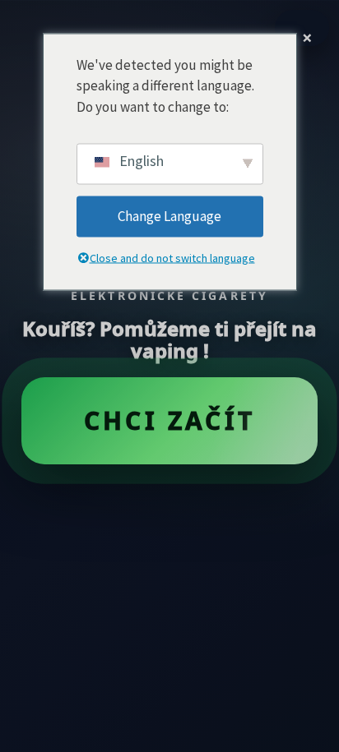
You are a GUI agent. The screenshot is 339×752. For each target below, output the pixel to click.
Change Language (169, 216)
